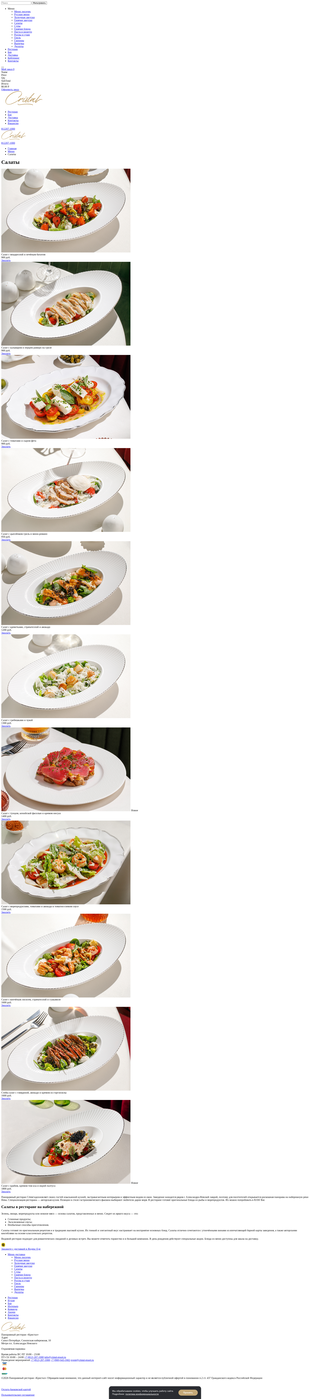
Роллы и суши (22, 34)
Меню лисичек (22, 11)
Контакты (13, 60)
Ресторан (13, 49)
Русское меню (22, 14)
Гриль (17, 37)
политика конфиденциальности (142, 1394)
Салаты (18, 23)
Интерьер (13, 1306)
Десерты (19, 46)
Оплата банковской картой (16, 1389)
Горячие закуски (23, 20)
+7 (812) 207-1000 (34, 1357)
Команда (12, 1309)
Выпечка (19, 43)
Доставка (13, 55)
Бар (10, 52)
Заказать (5, 260)
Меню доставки (16, 1254)
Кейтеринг (14, 58)
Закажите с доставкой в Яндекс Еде (21, 1249)
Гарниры (19, 40)
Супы (17, 26)
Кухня (11, 1300)
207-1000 (8, 128)
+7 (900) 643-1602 (60, 1360)
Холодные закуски (24, 17)
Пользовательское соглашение (18, 1395)
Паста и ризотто (23, 31)
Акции (11, 1312)
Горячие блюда (22, 29)
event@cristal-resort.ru (82, 1360)
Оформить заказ (10, 89)
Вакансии (13, 123)
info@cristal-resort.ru (55, 1357)
